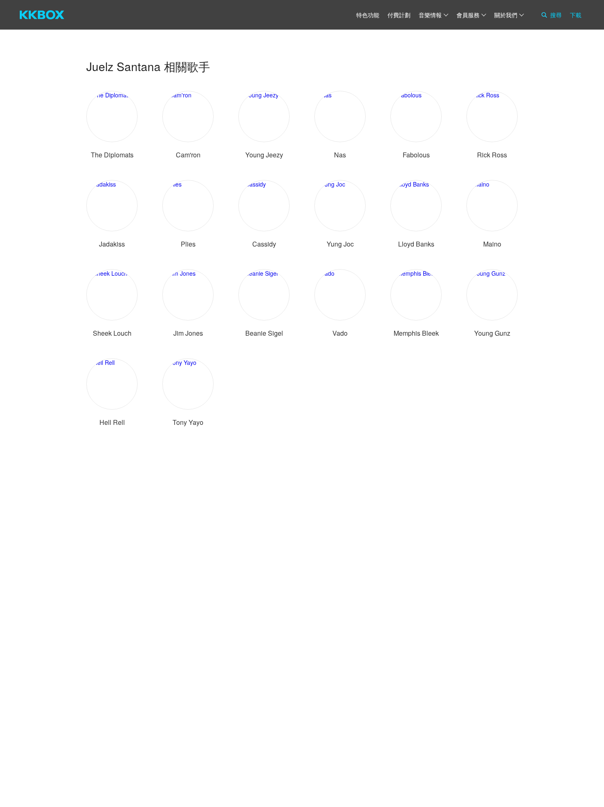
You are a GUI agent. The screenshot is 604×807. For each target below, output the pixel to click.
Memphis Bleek (416, 333)
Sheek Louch (112, 333)
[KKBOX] (42, 15)
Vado (340, 333)
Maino (492, 244)
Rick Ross (492, 154)
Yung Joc (340, 244)
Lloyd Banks (416, 244)
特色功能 (367, 15)
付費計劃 (398, 15)
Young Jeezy (264, 154)
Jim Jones (188, 333)
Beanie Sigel (264, 333)
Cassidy (264, 244)
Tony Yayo (188, 422)
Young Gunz (492, 333)
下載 (575, 15)
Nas (340, 154)
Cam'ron (188, 154)
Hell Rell (112, 422)
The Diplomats (112, 154)
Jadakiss (112, 244)
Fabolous (416, 154)
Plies (188, 244)
